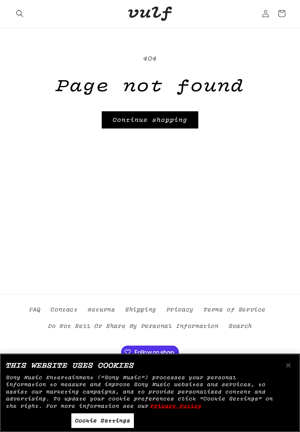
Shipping (140, 309)
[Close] (288, 365)
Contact (64, 309)
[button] (20, 13)
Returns (101, 309)
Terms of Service (234, 309)
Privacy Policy (176, 405)
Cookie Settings (103, 420)
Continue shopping (150, 120)
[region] (150, 393)
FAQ (35, 309)
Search (240, 326)
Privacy (180, 309)
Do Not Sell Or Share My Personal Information (133, 326)
